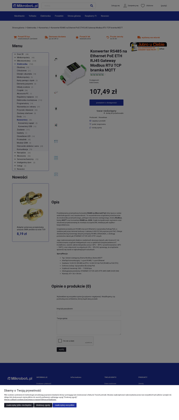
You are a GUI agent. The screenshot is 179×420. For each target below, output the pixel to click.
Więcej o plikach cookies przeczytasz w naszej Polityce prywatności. (30, 400)
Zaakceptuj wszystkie (64, 405)
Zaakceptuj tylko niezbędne (19, 405)
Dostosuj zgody (43, 405)
